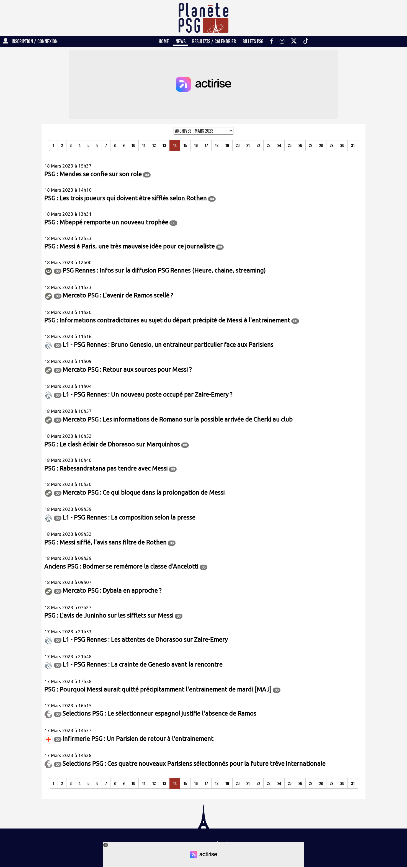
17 (206, 145)
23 (269, 145)
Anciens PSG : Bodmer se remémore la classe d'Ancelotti (121, 566)
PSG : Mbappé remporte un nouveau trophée (106, 221)
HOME (164, 41)
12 (154, 145)
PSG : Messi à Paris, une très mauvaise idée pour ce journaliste (129, 246)
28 (321, 145)
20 (237, 145)
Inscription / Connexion (33, 41)
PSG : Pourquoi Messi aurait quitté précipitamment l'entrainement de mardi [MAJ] (158, 689)
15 (185, 145)
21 (248, 145)
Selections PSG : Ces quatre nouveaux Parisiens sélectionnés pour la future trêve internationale (194, 763)
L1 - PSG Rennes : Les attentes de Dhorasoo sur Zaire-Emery (145, 639)
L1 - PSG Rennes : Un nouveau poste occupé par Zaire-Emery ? (148, 394)
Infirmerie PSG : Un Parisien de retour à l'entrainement (138, 738)
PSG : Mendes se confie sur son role (93, 173)
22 (258, 145)
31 (353, 145)
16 (196, 145)
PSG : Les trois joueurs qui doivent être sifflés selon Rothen (125, 197)
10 (133, 145)
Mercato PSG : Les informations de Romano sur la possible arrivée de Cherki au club (178, 419)
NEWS (181, 41)
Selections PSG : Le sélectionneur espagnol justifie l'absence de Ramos (159, 713)
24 (279, 145)
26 (300, 145)
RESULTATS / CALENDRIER (214, 41)
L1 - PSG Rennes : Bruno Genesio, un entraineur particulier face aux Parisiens (168, 344)
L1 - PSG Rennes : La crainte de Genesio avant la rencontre (143, 664)
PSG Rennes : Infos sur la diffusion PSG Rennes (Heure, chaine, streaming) (164, 270)
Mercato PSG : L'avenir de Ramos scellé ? (118, 295)
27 (310, 145)
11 (143, 145)
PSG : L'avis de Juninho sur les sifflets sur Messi (109, 615)
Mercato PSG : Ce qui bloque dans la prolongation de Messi (144, 492)
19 (227, 145)
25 (290, 145)
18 (216, 145)
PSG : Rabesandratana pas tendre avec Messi (106, 468)
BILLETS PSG (253, 41)
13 (164, 145)
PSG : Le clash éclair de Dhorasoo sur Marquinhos (112, 444)
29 (331, 145)
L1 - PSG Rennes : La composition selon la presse (129, 517)
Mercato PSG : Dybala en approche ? (112, 590)
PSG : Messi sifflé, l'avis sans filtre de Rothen (105, 542)
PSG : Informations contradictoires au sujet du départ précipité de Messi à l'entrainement (167, 320)
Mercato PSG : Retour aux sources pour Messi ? (127, 369)
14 (175, 145)
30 (342, 145)
